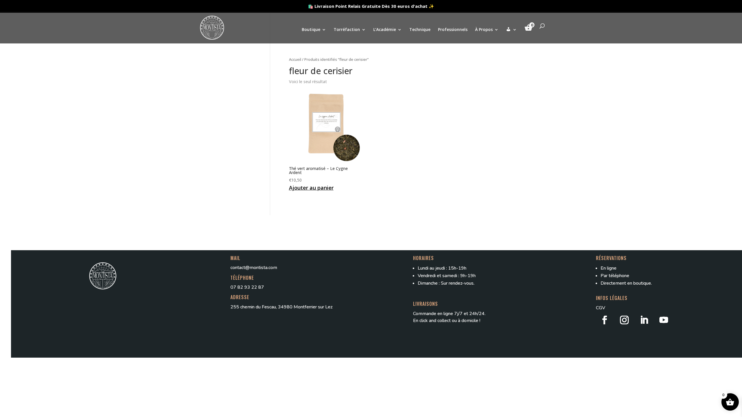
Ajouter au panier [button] (311, 187)
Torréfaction (347, 30)
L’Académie (384, 30)
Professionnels (453, 30)
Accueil (295, 59)
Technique (419, 30)
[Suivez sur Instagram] (624, 320)
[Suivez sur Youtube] (663, 320)
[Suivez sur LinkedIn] (644, 320)
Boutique (311, 30)
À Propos (484, 30)
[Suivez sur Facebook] (604, 320)
